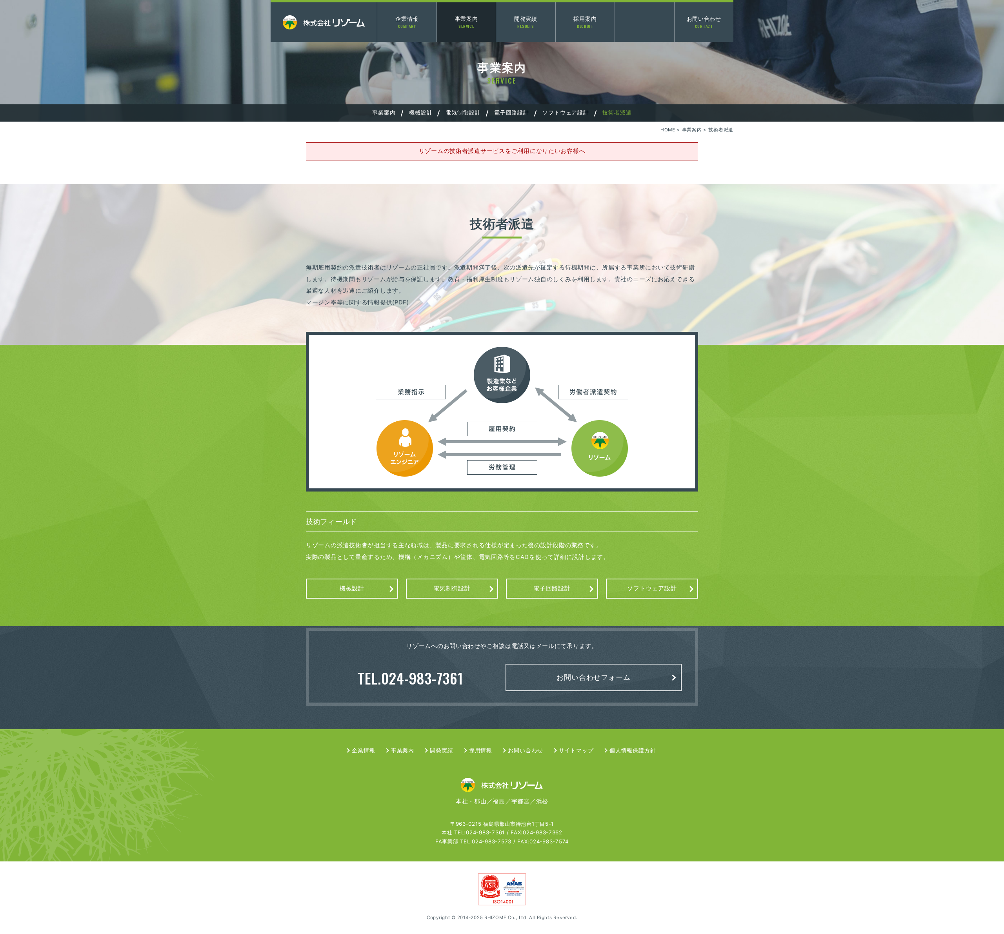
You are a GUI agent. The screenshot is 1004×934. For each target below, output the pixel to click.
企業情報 (406, 22)
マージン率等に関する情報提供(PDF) (357, 302)
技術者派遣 (616, 112)
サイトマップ (576, 750)
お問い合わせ (704, 22)
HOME (667, 130)
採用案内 (585, 22)
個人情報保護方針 (632, 750)
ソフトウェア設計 (565, 112)
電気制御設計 (463, 112)
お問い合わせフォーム (594, 677)
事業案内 (466, 22)
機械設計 (421, 112)
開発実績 (525, 22)
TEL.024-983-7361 (410, 678)
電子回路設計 (511, 112)
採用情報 (481, 750)
